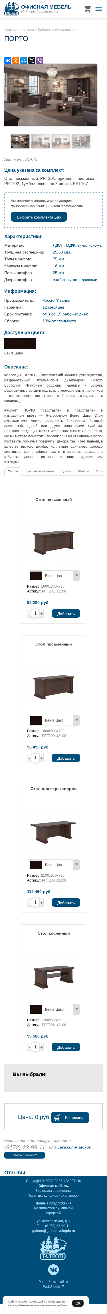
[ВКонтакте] (7, 60)
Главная (11, 30)
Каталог (27, 30)
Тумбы (66, 471)
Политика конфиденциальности (54, 1196)
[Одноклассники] (15, 60)
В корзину (74, 1117)
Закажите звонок (74, 1147)
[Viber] (39, 60)
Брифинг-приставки (39, 471)
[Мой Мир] (23, 60)
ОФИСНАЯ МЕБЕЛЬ (46, 7)
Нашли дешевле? (25, 1155)
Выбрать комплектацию (39, 217)
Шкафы (83, 471)
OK (78, 1303)
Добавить (65, 613)
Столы (13, 471)
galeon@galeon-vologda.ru (53, 1231)
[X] (31, 60)
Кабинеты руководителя (58, 30)
